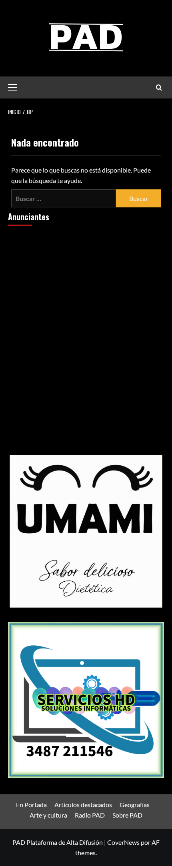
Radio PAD (90, 815)
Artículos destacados (83, 804)
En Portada (31, 804)
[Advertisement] (86, 323)
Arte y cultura (48, 815)
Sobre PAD (127, 815)
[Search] (159, 87)
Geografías (135, 804)
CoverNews (123, 842)
